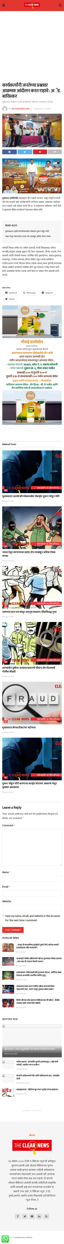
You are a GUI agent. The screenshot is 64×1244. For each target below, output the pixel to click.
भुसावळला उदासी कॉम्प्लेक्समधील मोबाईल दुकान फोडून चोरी (27, 231)
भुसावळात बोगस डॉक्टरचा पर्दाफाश (19, 727)
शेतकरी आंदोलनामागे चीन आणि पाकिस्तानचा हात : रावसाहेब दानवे (37, 1077)
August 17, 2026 (9, 617)
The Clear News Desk (20, 108)
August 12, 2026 (9, 732)
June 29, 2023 (22, 993)
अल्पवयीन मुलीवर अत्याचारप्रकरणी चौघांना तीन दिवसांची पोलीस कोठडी (28, 670)
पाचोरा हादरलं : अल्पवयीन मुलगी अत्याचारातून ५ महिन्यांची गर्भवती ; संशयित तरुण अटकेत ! (37, 1063)
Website (6, 901)
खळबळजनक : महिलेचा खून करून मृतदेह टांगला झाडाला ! (37, 1089)
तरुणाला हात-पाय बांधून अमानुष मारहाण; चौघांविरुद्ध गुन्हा (29, 612)
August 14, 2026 (9, 676)
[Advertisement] (32, 46)
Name (6, 872)
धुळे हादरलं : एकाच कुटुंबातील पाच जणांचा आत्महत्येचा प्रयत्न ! (29, 1049)
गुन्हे (6, 490)
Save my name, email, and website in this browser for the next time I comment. (32, 918)
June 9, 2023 (22, 952)
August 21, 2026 (9, 501)
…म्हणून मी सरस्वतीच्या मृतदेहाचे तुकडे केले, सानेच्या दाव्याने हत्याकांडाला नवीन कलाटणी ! (37, 946)
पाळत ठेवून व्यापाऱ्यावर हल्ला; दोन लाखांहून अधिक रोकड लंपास (28, 236)
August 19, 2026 (9, 561)
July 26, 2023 (22, 1007)
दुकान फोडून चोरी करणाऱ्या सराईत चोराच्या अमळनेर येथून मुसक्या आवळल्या (29, 785)
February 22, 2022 (11, 1054)
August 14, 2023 (23, 1069)
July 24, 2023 (22, 966)
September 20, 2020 (42, 108)
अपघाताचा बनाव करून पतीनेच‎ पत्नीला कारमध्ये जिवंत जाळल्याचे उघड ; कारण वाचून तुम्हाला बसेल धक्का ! (35, 988)
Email (6, 887)
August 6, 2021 (22, 1094)
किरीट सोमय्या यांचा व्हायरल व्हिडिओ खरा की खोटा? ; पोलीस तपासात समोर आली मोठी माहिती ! (38, 1001)
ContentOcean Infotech (23, 1237)
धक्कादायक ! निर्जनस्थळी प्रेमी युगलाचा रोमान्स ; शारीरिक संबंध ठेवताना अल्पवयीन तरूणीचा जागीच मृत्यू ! (38, 974)
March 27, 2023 (22, 980)
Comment (8, 825)
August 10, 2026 (9, 792)
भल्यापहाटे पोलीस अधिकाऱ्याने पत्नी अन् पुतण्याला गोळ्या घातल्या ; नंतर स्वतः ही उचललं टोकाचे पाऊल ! (38, 960)
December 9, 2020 (23, 1083)
